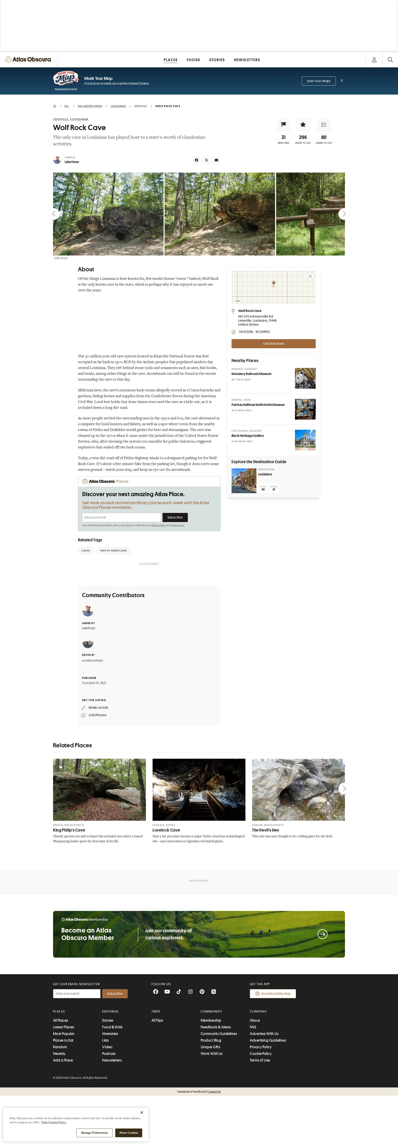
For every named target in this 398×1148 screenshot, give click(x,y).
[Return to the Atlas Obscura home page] (29, 59)
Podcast (108, 1053)
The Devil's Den (265, 830)
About (255, 1020)
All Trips (157, 1020)
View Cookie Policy (53, 1122)
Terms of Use (177, 525)
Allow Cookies (128, 1132)
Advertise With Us (264, 1033)
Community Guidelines (219, 1033)
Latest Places (63, 1027)
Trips (156, 1011)
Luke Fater (72, 162)
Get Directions (273, 343)
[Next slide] (344, 214)
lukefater (89, 628)
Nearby (59, 1053)
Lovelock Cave (166, 830)
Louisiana (265, 474)
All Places (60, 1020)
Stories (107, 1020)
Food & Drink (112, 1027)
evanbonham (92, 660)
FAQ (253, 1027)
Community (211, 1011)
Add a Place (63, 1060)
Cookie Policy (261, 1053)
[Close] (141, 1112)
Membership (211, 1020)
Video (107, 1047)
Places (59, 1011)
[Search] (390, 59)
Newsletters (112, 1060)
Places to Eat (63, 1040)
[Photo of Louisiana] (244, 480)
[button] (283, 124)
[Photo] (305, 378)
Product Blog (211, 1040)
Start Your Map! (319, 81)
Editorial (110, 1011)
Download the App (276, 993)
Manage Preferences (94, 1132)
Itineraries (110, 1033)
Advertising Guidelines (268, 1040)
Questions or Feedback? (199, 1091)
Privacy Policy (159, 525)
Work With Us (211, 1053)
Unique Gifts (210, 1047)
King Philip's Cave (69, 830)
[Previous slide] (54, 214)
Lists (105, 1040)
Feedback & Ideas (216, 1027)
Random (60, 1047)
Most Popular (63, 1033)
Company (258, 1011)
